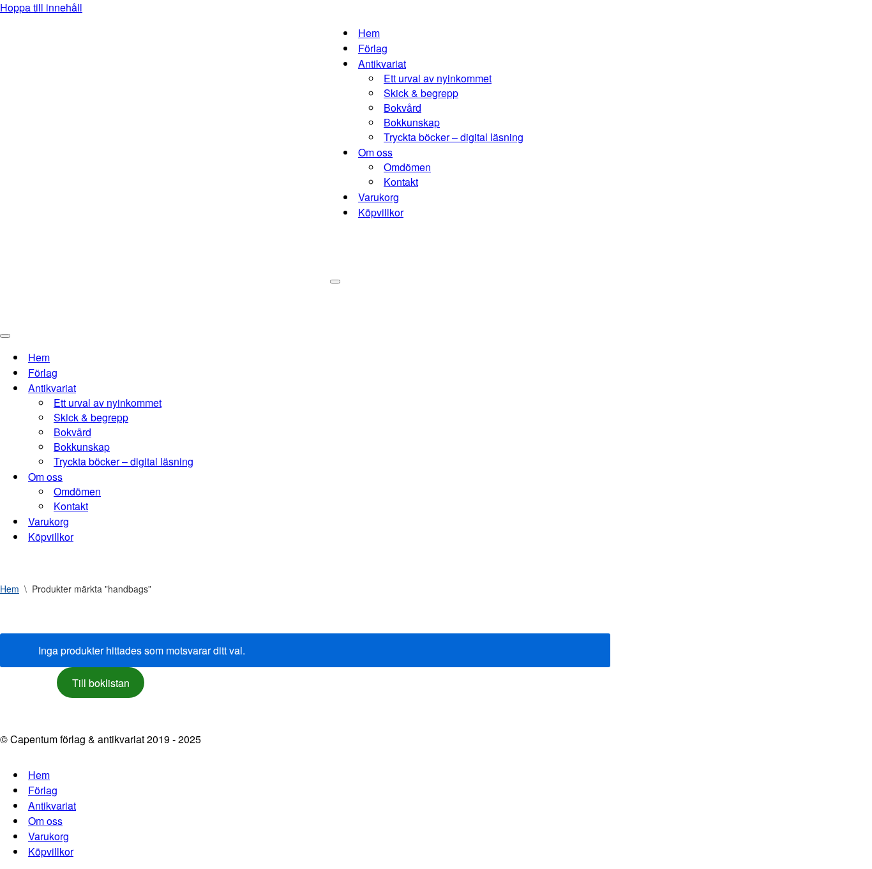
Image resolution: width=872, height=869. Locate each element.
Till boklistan (101, 683)
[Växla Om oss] (223, 476)
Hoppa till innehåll (41, 7)
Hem (369, 33)
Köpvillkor (380, 212)
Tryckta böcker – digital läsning (453, 137)
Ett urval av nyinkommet (438, 78)
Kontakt (401, 181)
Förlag (372, 48)
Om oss (45, 820)
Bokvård (402, 107)
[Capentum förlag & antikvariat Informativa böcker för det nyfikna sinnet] (165, 162)
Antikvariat (52, 805)
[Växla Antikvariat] (223, 388)
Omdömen (407, 167)
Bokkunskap (412, 122)
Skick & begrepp (421, 93)
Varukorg (378, 197)
